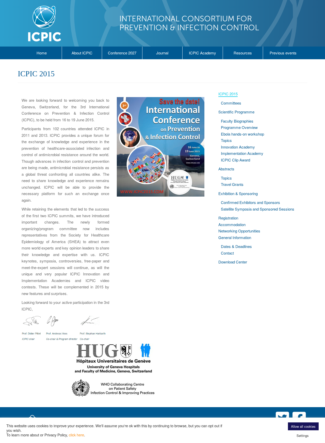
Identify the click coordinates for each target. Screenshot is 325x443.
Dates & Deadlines (236, 246)
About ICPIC (82, 52)
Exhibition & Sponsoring (238, 193)
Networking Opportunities (239, 230)
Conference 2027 (122, 52)
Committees (231, 103)
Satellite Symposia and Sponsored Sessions (257, 209)
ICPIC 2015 (228, 93)
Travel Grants (232, 184)
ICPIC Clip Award (235, 160)
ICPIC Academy (202, 52)
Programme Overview (239, 127)
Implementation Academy (242, 153)
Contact (227, 253)
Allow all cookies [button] (303, 426)
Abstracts (226, 168)
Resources (243, 52)
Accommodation (232, 224)
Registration (228, 217)
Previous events (283, 52)
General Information (234, 237)
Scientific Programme (236, 111)
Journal (162, 52)
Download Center (232, 261)
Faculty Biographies (237, 121)
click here (76, 434)
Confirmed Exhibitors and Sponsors (250, 202)
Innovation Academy (238, 147)
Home (42, 52)
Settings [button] (303, 435)
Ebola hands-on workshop (242, 134)
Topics (226, 140)
